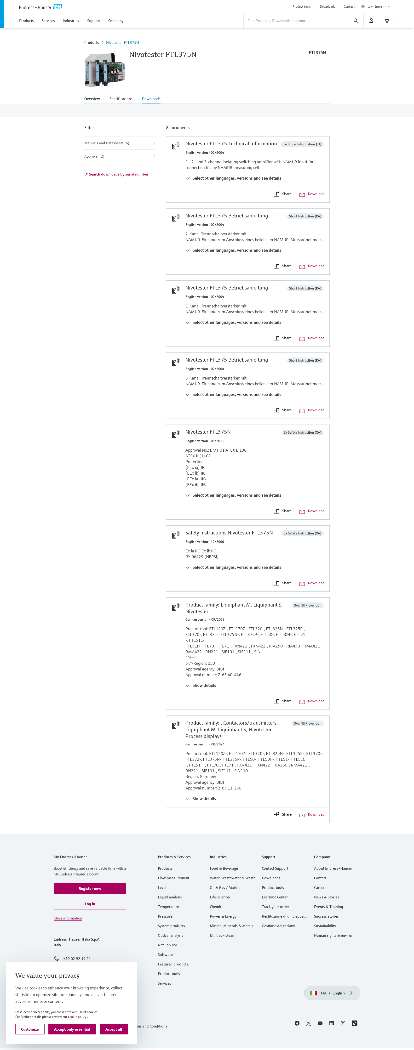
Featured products (173, 964)
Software (165, 954)
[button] (90, 888)
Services (164, 983)
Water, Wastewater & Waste (232, 877)
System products (171, 925)
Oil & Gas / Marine (225, 887)
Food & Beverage (224, 868)
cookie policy (77, 1017)
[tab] (94, 99)
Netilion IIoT (168, 944)
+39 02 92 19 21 (77, 958)
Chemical (217, 906)
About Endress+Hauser (333, 868)
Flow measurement (173, 877)
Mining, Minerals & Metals (231, 925)
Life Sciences (220, 897)
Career (319, 887)
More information (68, 918)
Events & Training (328, 906)
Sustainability (325, 925)
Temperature (168, 906)
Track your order (275, 906)
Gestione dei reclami (278, 925)
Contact (349, 6)
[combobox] (379, 6)
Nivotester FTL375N (122, 42)
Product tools (302, 6)
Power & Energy (223, 916)
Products (91, 42)
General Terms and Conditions (142, 1026)
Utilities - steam (222, 935)
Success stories (326, 916)
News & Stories (326, 897)
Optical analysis (170, 935)
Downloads (327, 6)
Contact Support (275, 868)
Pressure (165, 916)
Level (162, 887)
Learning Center (275, 897)
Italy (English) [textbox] (376, 6)
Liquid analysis (170, 897)
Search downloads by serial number (118, 174)
